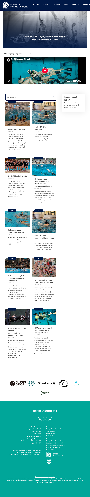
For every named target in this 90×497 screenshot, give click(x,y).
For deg (36, 4)
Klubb (66, 4)
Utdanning (56, 4)
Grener (45, 4)
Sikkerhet (75, 4)
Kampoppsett (11, 97)
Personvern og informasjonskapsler (45, 477)
